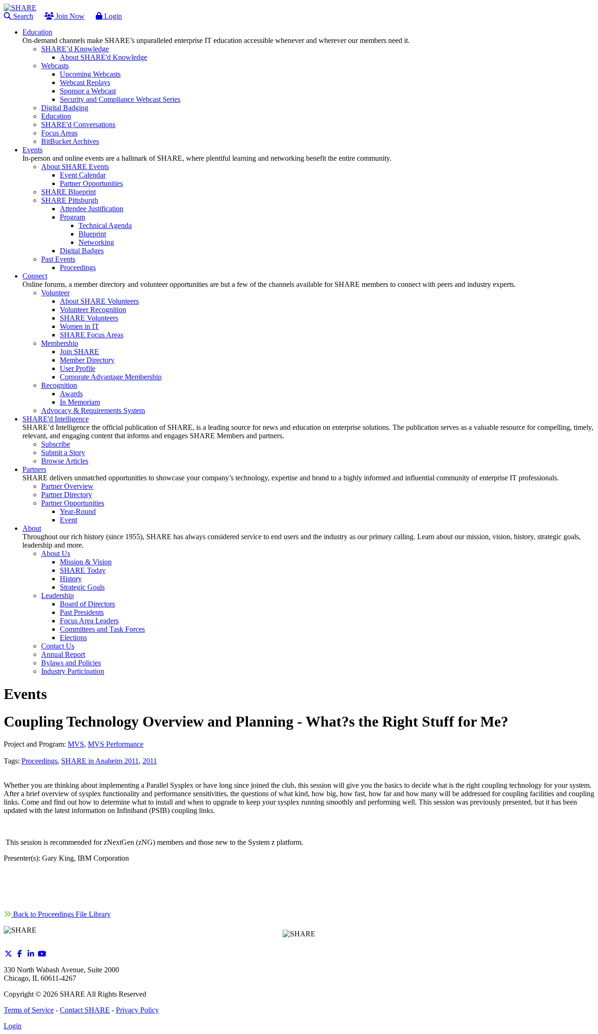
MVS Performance (115, 744)
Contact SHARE (85, 1010)
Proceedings (39, 761)
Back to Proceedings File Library (61, 914)
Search (22, 16)
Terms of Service (29, 1010)
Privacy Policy (137, 1010)
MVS (76, 744)
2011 (149, 761)
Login (112, 16)
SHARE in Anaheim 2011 (100, 761)
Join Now (69, 16)
